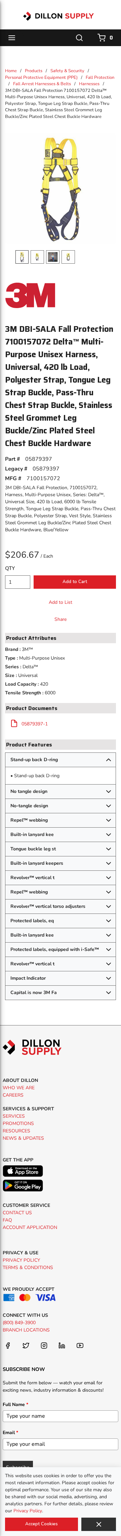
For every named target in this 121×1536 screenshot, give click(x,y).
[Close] (98, 1524)
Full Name (15, 1404)
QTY (10, 568)
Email (10, 1432)
